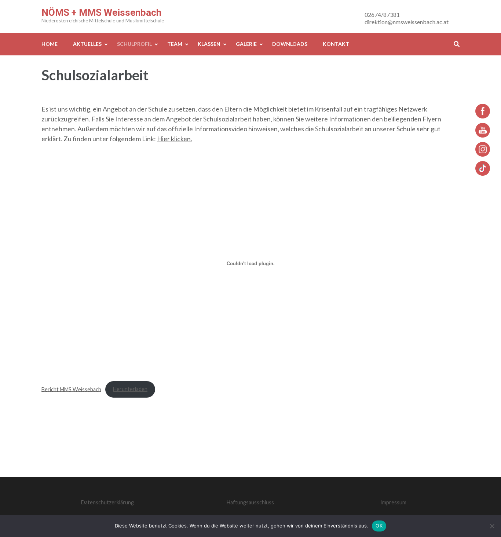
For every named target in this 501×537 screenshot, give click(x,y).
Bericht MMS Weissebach (71, 389)
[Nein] (491, 526)
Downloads (289, 44)
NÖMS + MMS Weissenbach (101, 12)
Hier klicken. (174, 139)
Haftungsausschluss (250, 502)
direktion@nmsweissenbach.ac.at (407, 21)
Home (49, 44)
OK (379, 526)
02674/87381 (382, 14)
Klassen (209, 44)
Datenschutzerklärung (107, 502)
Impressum (393, 502)
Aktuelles (87, 44)
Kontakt (336, 44)
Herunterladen (130, 389)
